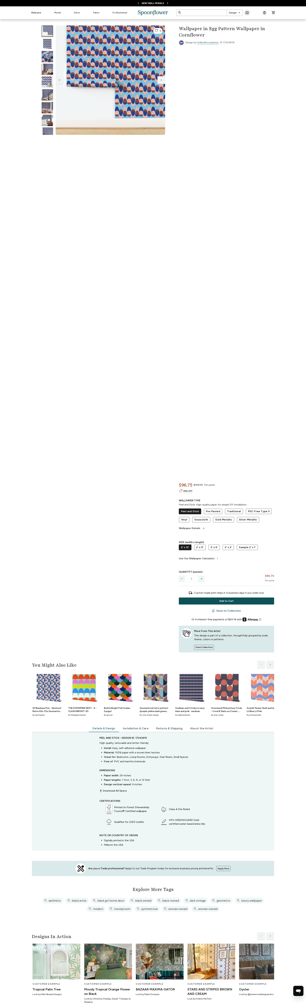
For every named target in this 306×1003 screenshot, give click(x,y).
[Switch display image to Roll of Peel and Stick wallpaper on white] (47, 44)
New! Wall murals (153, 3)
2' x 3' (228, 547)
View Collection (204, 647)
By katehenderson (182, 715)
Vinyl (184, 519)
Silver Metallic (248, 519)
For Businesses (120, 12)
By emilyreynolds (254, 715)
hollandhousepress (208, 42)
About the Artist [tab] (201, 728)
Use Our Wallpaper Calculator (199, 558)
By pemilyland (39, 715)
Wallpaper (36, 12)
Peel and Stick (190, 511)
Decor (77, 12)
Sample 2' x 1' (247, 547)
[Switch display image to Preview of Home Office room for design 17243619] (47, 133)
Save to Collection (226, 611)
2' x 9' (200, 547)
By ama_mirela (217, 715)
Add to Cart (226, 600)
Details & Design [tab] (104, 728)
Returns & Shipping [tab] (169, 728)
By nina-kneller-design (149, 715)
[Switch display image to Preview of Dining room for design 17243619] (47, 107)
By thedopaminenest (77, 715)
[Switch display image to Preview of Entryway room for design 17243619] (47, 95)
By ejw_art (108, 715)
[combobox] (235, 13)
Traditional (234, 511)
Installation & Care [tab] (136, 728)
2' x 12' (185, 547)
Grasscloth (201, 519)
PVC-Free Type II (259, 511)
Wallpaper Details (192, 528)
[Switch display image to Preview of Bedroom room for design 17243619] (47, 120)
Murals (57, 12)
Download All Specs (113, 791)
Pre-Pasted (213, 511)
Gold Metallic (223, 519)
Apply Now (223, 868)
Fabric (96, 12)
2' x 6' (214, 547)
